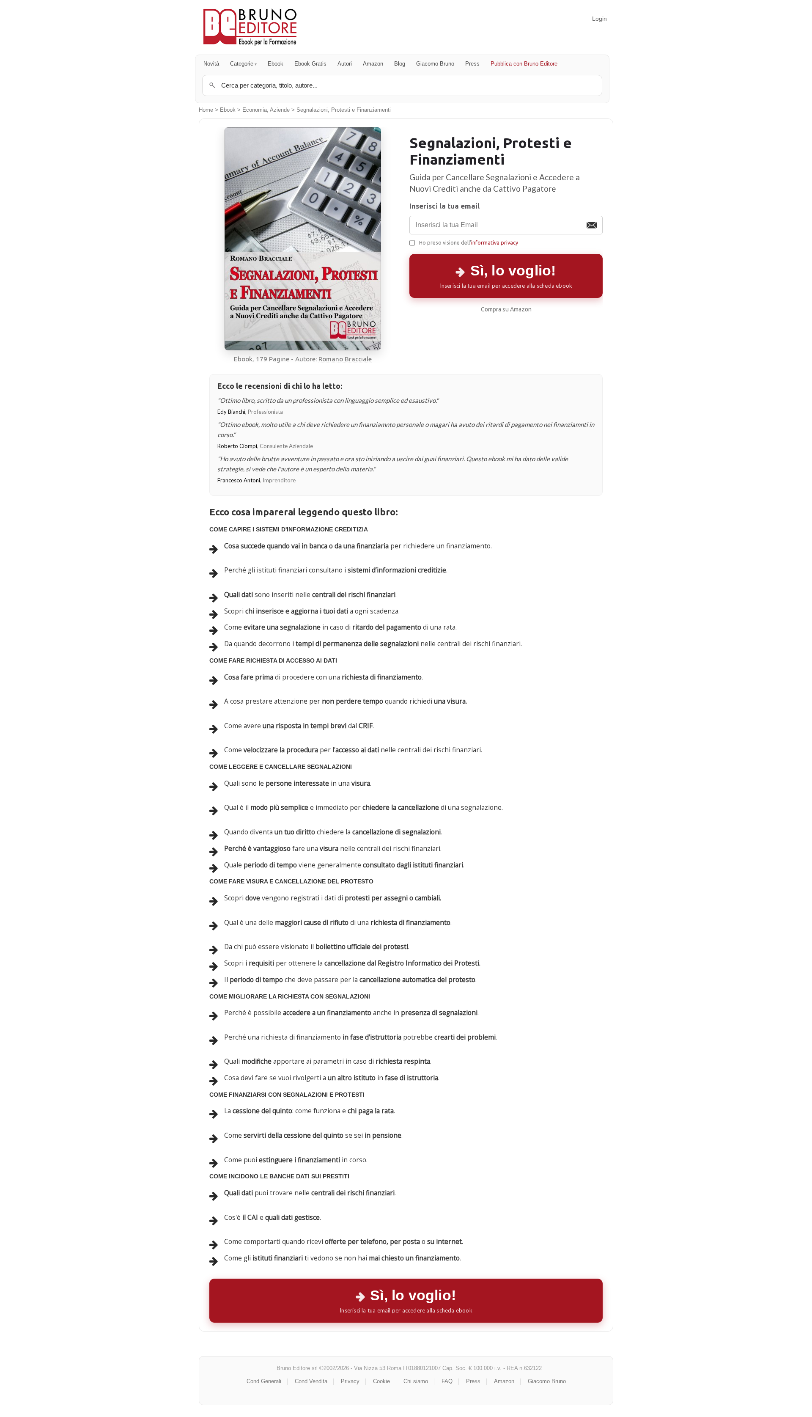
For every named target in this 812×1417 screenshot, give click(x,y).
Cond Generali (264, 1381)
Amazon (373, 64)
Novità (211, 64)
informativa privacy (494, 242)
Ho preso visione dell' (468, 242)
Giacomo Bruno (435, 64)
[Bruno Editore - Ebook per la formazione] (249, 27)
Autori (344, 64)
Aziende (280, 110)
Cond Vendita (311, 1381)
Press (472, 64)
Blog (399, 64)
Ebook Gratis (310, 64)
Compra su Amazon (506, 309)
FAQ (447, 1381)
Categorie (241, 64)
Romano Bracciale (345, 359)
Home (206, 110)
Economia (254, 110)
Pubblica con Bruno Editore (524, 64)
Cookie (381, 1381)
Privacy (350, 1381)
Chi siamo (415, 1381)
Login (599, 18)
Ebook (275, 64)
